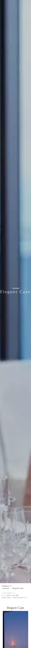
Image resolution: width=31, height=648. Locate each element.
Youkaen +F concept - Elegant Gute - (13, 587)
